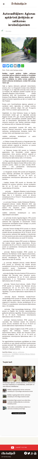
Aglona (15, 352)
